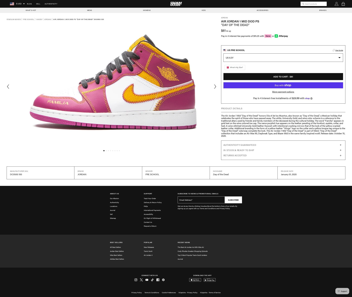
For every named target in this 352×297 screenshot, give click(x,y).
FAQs (146, 206)
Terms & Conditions (152, 292)
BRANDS (322, 10)
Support (148, 193)
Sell (38, 3)
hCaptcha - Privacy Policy (188, 292)
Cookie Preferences (169, 292)
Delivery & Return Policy (153, 202)
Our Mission (114, 198)
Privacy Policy (136, 292)
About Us (114, 193)
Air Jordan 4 (148, 255)
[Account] (336, 4)
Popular (148, 242)
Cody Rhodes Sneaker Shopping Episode (193, 251)
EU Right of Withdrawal (152, 218)
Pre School (28, 19)
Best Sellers (116, 242)
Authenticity (51, 3)
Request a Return (150, 226)
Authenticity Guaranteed (239, 144)
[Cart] (343, 4)
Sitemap (113, 218)
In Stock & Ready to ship (238, 150)
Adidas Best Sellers (117, 259)
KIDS (204, 10)
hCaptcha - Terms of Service (210, 292)
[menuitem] (29, 3)
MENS (89, 10)
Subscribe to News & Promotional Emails (198, 193)
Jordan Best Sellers (117, 251)
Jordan (47, 19)
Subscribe (233, 200)
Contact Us (148, 222)
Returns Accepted (235, 155)
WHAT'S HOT (31, 10)
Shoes (39, 19)
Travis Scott (148, 251)
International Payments (152, 210)
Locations (113, 206)
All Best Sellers (115, 247)
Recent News (184, 242)
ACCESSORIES (262, 10)
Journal (112, 210)
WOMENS (147, 10)
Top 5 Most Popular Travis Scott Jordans (192, 255)
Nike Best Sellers (116, 255)
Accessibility (148, 214)
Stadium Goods (14, 19)
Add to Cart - (283, 76)
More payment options (283, 92)
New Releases (149, 247)
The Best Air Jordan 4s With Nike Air (191, 247)
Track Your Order (150, 198)
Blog (29, 3)
